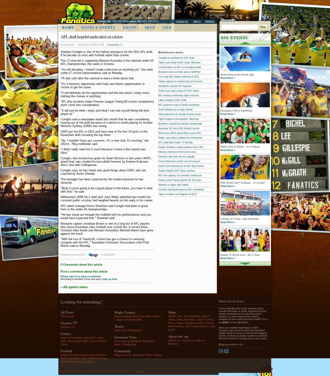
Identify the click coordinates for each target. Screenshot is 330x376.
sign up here (109, 279)
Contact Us (182, 21)
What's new (175, 316)
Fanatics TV (68, 327)
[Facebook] (226, 352)
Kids (200, 323)
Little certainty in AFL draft (172, 100)
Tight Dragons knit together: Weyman (178, 119)
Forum (127, 355)
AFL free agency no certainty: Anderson (180, 175)
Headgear (190, 323)
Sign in (200, 340)
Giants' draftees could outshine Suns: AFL (181, 147)
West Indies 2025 (78, 341)
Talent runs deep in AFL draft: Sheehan (179, 62)
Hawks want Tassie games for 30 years (180, 180)
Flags (180, 323)
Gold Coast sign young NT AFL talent (178, 90)
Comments (113, 44)
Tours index (68, 316)
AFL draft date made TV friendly (175, 142)
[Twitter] (221, 352)
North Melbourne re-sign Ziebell (175, 109)
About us (173, 340)
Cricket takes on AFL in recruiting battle (179, 67)
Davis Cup (120, 330)
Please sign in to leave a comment (81, 276)
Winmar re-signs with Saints (173, 184)
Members (138, 355)
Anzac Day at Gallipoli (127, 341)
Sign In (197, 21)
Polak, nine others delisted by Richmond (180, 137)
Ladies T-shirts (204, 319)
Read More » (227, 78)
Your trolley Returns (197, 326)
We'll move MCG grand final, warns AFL (179, 133)
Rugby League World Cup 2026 (132, 316)
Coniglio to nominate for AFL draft (176, 57)
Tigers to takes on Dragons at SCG (177, 194)
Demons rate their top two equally (176, 156)
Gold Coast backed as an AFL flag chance (181, 166)
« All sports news (74, 287)
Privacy (140, 371)
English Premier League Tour (78, 355)
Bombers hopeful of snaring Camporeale (180, 123)
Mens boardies (185, 319)
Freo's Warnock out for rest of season (179, 161)
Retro (171, 323)
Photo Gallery (153, 355)
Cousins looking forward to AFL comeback (181, 189)
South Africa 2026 (71, 337)
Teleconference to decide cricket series (179, 114)
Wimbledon (135, 330)
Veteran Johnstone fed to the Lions (177, 151)
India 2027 (89, 337)
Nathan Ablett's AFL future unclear (176, 170)
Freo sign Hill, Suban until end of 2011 (178, 76)
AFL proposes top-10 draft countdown (179, 104)
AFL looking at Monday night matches (178, 95)
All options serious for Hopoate (174, 86)
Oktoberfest (129, 344)
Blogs (117, 355)
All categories (192, 316)
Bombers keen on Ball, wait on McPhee (179, 72)
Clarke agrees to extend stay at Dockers (180, 81)
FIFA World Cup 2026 (80, 361)
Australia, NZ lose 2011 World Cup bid (178, 128)
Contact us (187, 340)
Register (209, 21)
